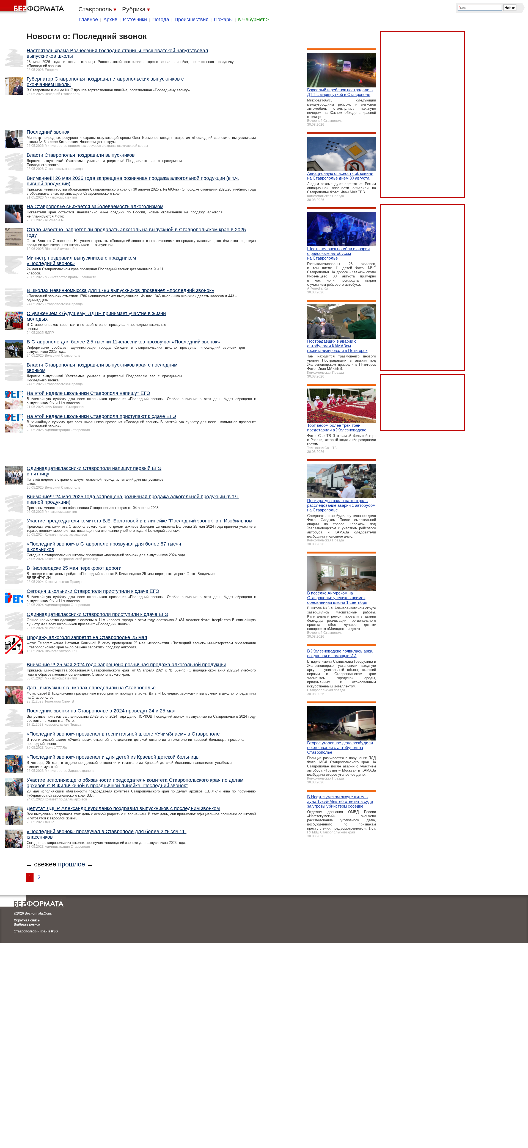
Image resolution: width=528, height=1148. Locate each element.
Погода (160, 19)
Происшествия (191, 19)
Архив (110, 19)
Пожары (223, 19)
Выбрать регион (27, 924)
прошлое (71, 864)
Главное (88, 19)
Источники (135, 19)
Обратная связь (27, 920)
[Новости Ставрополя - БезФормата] (33, 7)
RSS (54, 931)
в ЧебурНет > (253, 19)
